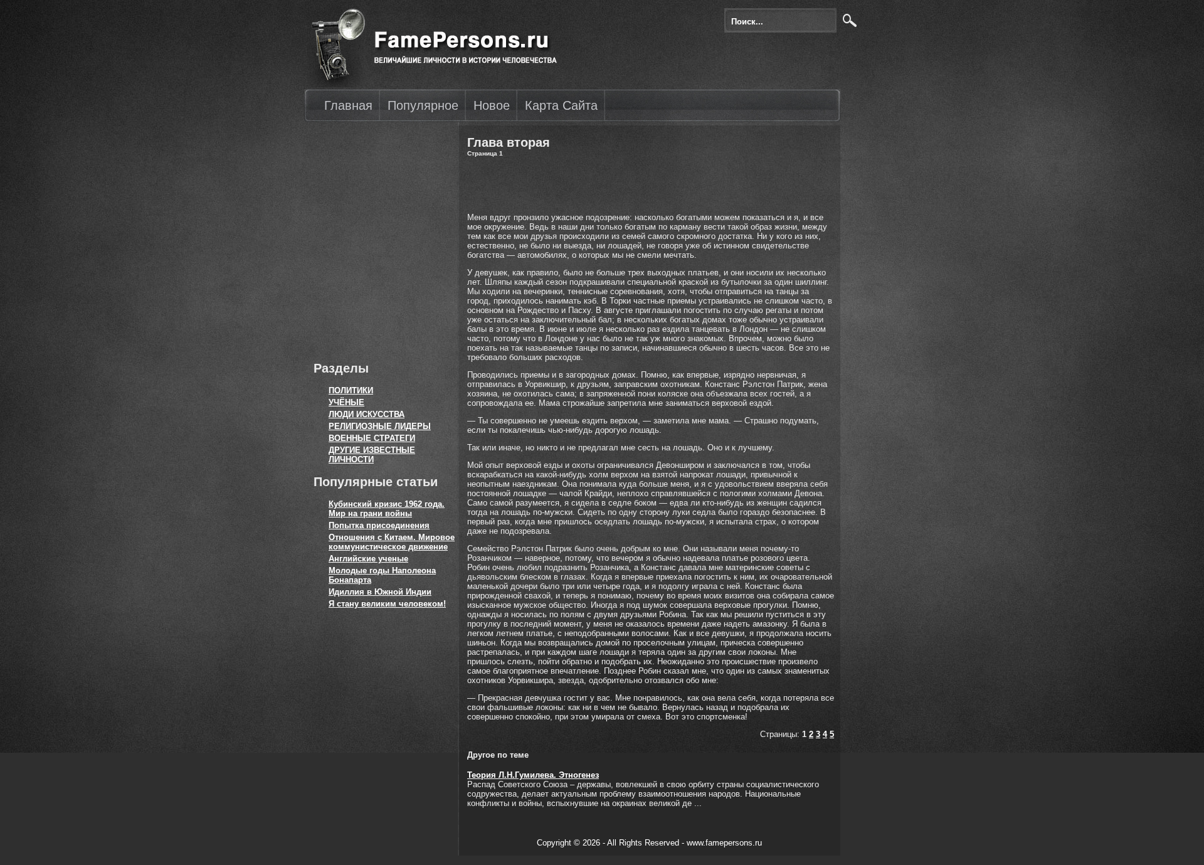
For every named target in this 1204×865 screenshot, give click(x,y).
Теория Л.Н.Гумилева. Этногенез (533, 775)
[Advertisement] (379, 238)
